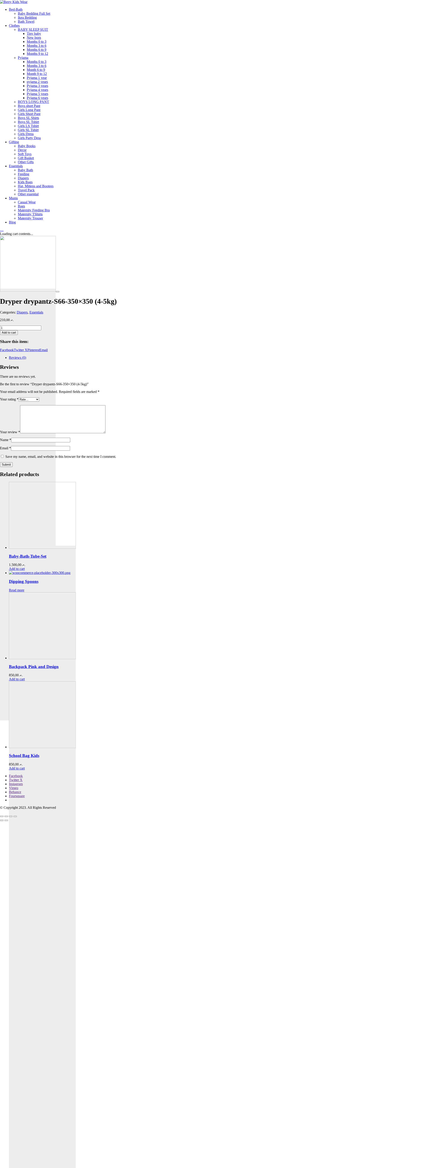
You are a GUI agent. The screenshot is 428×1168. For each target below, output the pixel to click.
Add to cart (9, 332)
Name (5, 440)
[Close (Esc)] (2, 816)
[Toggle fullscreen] (10, 816)
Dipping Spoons (23, 581)
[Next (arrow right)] (6, 820)
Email (43, 350)
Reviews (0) (17, 357)
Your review (10, 432)
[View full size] (57, 291)
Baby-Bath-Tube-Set (27, 556)
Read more (16, 590)
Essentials (36, 312)
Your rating (9, 399)
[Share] (6, 816)
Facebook (7, 350)
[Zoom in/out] (15, 816)
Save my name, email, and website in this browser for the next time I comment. (60, 456)
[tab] (218, 358)
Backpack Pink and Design (34, 666)
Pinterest (33, 350)
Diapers (22, 312)
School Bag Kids (24, 755)
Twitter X (20, 350)
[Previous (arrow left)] (2, 820)
